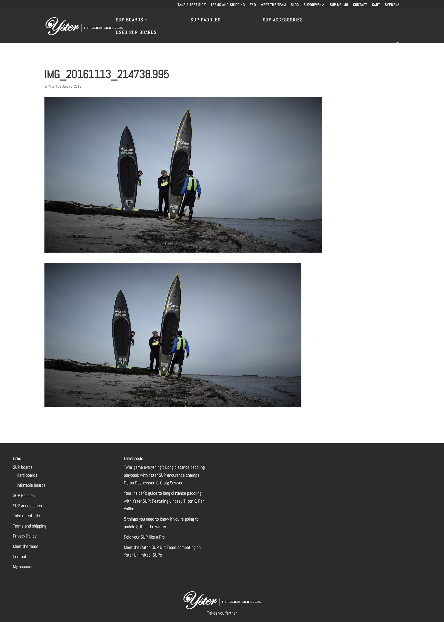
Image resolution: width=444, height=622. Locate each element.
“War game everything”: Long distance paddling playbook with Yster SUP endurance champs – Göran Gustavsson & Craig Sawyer (164, 475)
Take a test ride (192, 5)
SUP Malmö (339, 5)
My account (23, 566)
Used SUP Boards (136, 33)
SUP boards (23, 467)
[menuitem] (392, 6)
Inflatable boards (31, 485)
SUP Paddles (206, 20)
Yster (51, 86)
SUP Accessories (283, 20)
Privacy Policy (24, 536)
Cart (376, 5)
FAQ (253, 5)
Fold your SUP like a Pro (144, 537)
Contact (360, 5)
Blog (295, 5)
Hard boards (27, 475)
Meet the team (273, 5)
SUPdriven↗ (314, 5)
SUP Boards (129, 20)
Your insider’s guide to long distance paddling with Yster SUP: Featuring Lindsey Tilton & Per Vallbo (164, 501)
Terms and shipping (228, 5)
